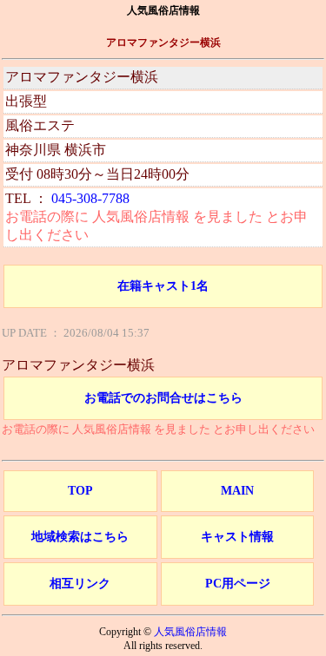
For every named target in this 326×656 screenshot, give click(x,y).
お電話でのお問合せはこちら (163, 397)
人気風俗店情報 (190, 632)
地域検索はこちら (80, 536)
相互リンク (80, 583)
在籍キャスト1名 (163, 285)
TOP (80, 490)
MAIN (237, 490)
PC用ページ (237, 583)
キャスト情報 (237, 536)
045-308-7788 (90, 198)
